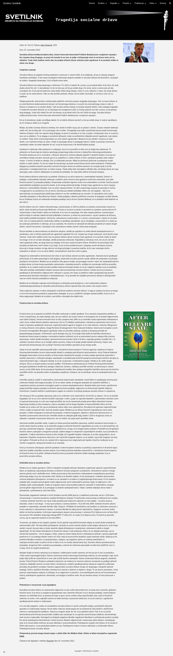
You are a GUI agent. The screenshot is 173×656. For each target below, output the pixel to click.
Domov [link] (92, 3)
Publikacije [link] (139, 3)
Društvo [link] (101, 3)
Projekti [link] (126, 3)
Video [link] (151, 3)
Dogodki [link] (113, 3)
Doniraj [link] (163, 3)
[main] (86, 20)
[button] (170, 3)
